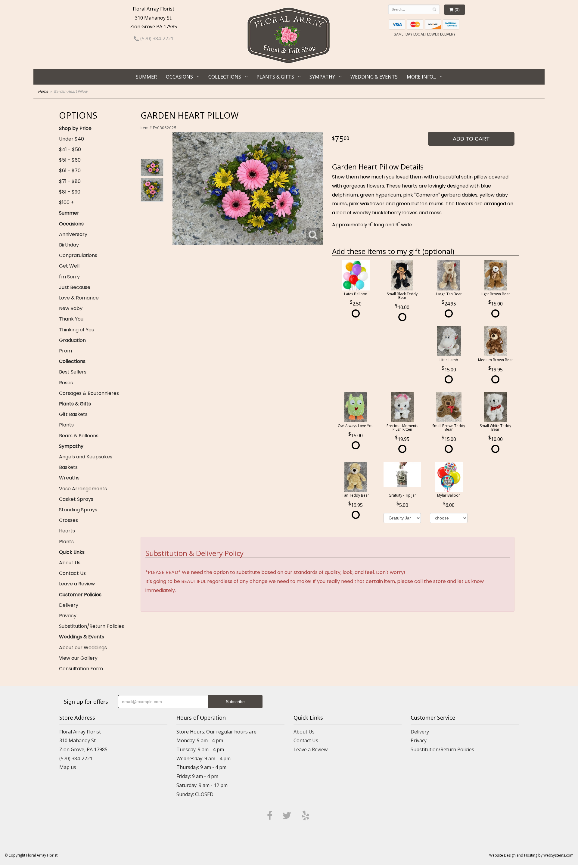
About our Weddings (83, 647)
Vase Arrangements (83, 488)
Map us (67, 767)
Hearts (67, 530)
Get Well (69, 265)
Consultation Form (81, 668)
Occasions (179, 76)
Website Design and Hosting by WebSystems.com (531, 855)
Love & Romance (79, 297)
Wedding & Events (374, 76)
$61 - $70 (70, 170)
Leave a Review (77, 583)
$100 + (66, 202)
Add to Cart (471, 139)
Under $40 (71, 138)
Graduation (72, 340)
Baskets (68, 467)
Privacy (67, 615)
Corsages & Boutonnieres (89, 393)
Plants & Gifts (275, 76)
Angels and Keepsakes (85, 456)
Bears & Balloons (78, 435)
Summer (146, 76)
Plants (66, 424)
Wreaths (69, 477)
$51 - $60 (70, 160)
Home (43, 91)
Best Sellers (72, 371)
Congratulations (78, 255)
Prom (65, 350)
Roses (66, 382)
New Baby (70, 308)
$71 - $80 (70, 181)
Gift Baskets (73, 414)
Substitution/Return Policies (91, 626)
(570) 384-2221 (156, 38)
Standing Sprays (78, 509)
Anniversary (73, 234)
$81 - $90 (69, 191)
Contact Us (72, 573)
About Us (69, 562)
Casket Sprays (76, 499)
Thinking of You (76, 329)
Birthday (69, 244)
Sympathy (322, 76)
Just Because (74, 287)
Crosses (68, 520)
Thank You (71, 318)
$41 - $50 (70, 149)
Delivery (68, 605)
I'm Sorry (69, 276)
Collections (224, 76)
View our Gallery (78, 658)
